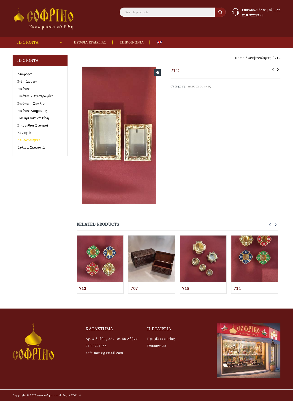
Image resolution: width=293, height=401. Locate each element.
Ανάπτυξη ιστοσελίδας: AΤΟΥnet (58, 395)
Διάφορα (24, 74)
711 (277, 73)
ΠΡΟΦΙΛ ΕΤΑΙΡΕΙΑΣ (90, 42)
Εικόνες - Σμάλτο (31, 103)
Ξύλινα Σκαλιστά (31, 147)
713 (272, 73)
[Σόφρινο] (44, 15)
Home (240, 58)
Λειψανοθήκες (259, 58)
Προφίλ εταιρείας (161, 338)
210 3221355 (252, 15)
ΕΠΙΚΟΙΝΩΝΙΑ (132, 42)
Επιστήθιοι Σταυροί (32, 125)
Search (220, 12)
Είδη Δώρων (27, 81)
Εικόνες (23, 89)
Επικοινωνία (156, 346)
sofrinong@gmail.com (104, 353)
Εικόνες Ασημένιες (32, 110)
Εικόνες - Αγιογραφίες (35, 96)
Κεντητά (24, 132)
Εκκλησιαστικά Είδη (33, 118)
